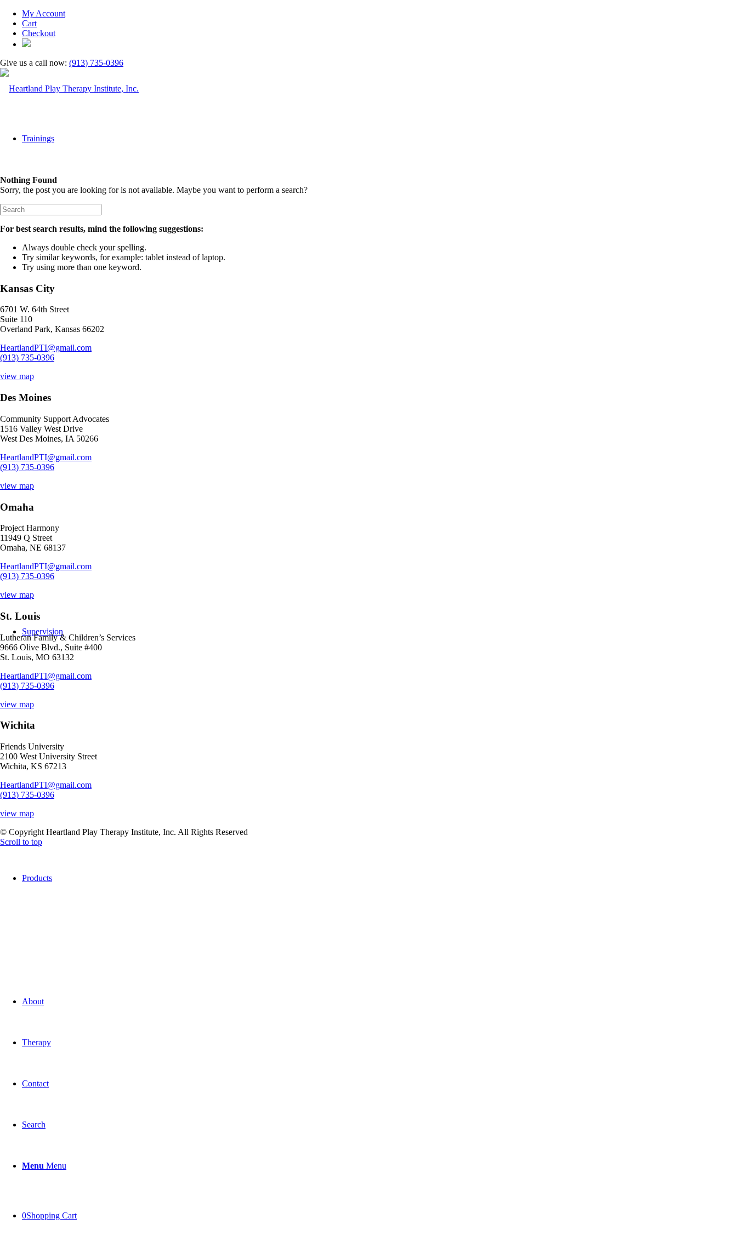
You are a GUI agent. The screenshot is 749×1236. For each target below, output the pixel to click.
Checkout (38, 33)
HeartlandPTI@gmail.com (46, 347)
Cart (29, 23)
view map (17, 376)
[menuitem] (385, 14)
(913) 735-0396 (96, 62)
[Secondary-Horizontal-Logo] (69, 88)
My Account (43, 13)
